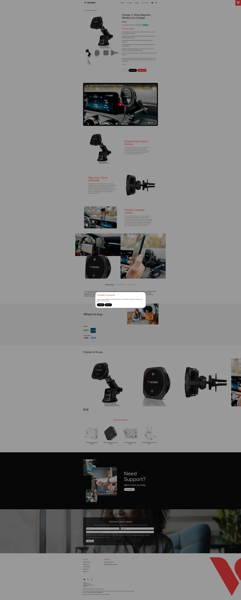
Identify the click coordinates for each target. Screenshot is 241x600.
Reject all (108, 305)
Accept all (100, 305)
